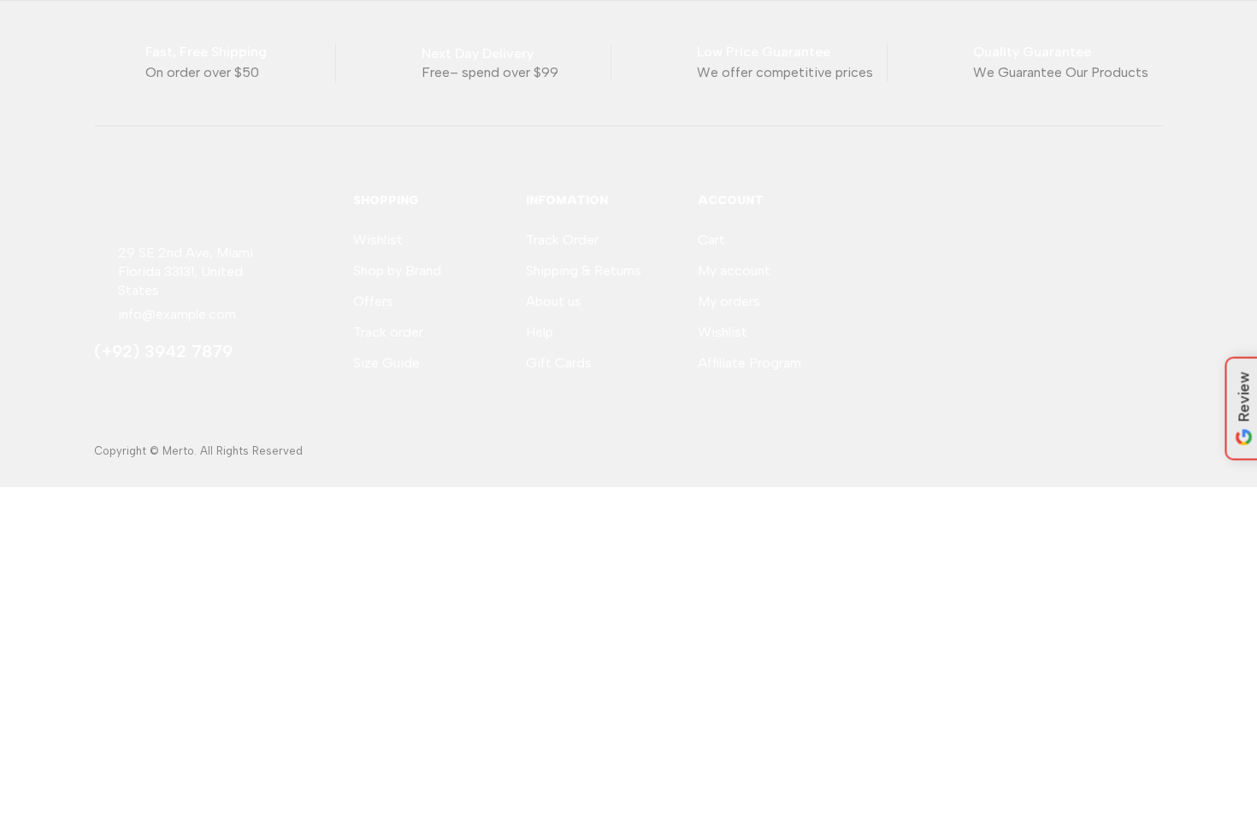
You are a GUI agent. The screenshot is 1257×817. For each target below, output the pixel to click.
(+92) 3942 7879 (163, 351)
